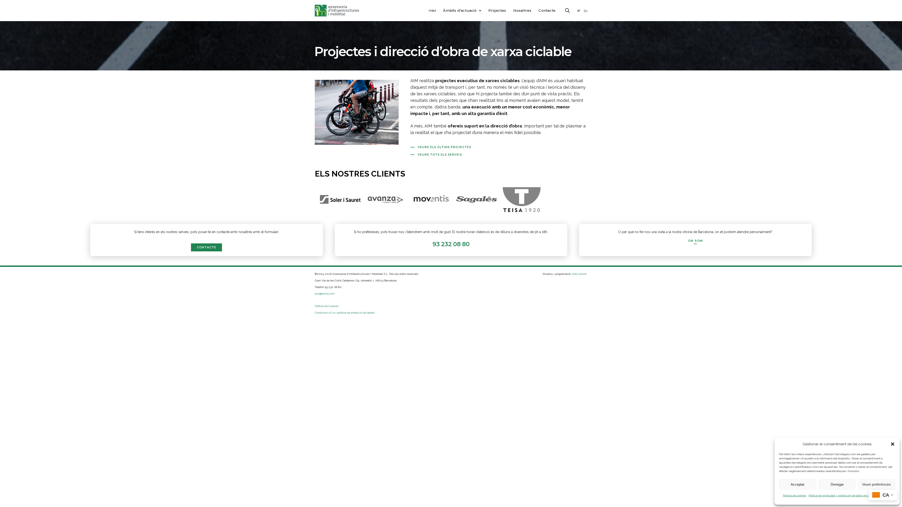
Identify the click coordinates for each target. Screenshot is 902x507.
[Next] (596, 199)
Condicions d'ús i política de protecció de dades (345, 312)
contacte (206, 247)
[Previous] (306, 199)
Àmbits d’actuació (459, 10)
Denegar (837, 484)
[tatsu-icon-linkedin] (585, 10)
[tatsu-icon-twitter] (578, 10)
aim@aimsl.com (325, 293)
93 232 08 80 (451, 244)
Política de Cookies (326, 306)
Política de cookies (794, 495)
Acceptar (798, 484)
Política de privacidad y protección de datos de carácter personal (849, 495)
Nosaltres (522, 10)
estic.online (579, 274)
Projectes (497, 10)
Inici (432, 10)
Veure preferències (876, 484)
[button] (892, 444)
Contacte (547, 10)
